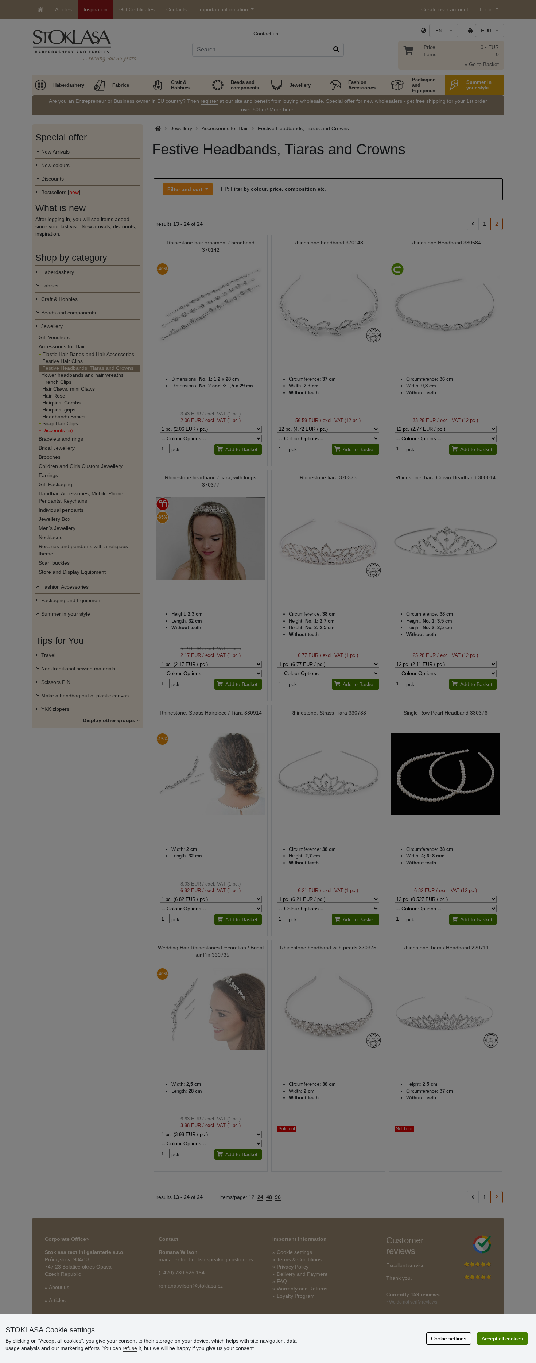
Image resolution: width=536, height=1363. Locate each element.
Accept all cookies (502, 1338)
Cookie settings (448, 1338)
